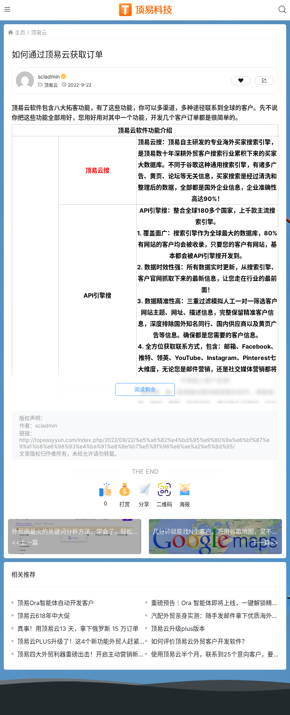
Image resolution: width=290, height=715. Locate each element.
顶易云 (39, 32)
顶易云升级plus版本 (178, 628)
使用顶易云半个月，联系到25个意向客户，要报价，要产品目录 (212, 654)
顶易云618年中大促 (43, 615)
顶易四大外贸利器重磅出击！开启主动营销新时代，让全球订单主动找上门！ (80, 654)
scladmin (49, 76)
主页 (20, 32)
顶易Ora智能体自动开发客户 (55, 603)
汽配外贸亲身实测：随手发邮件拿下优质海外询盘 (214, 616)
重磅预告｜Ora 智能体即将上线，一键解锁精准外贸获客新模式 (214, 603)
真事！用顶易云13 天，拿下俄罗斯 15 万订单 (78, 628)
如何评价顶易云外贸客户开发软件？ (199, 641)
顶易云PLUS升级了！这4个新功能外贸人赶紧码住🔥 (78, 642)
